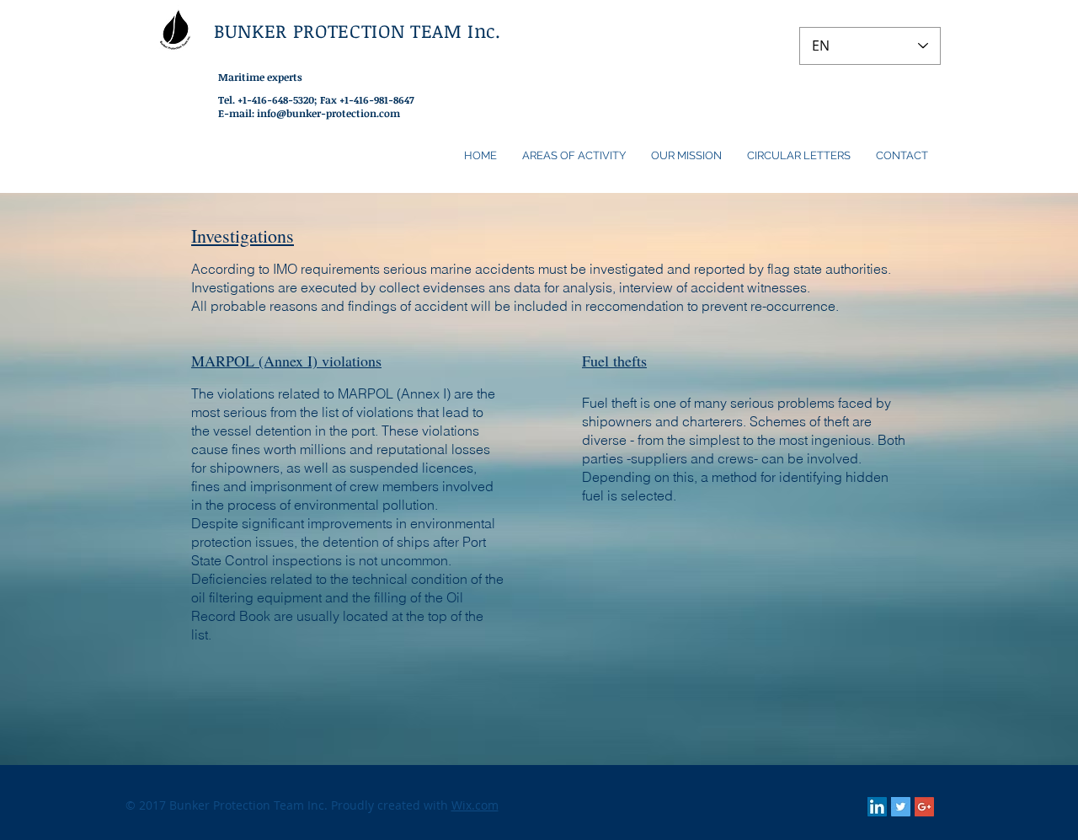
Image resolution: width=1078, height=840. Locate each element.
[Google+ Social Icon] (924, 806)
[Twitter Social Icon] (900, 806)
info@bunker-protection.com (328, 113)
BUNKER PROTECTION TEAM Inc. (357, 30)
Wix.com (475, 805)
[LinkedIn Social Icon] (877, 806)
